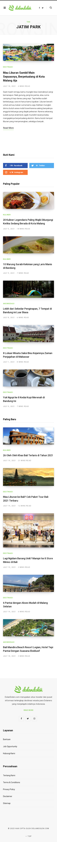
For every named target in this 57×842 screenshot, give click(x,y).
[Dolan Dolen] (20, 8)
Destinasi (8, 67)
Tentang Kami (9, 775)
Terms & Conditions (11, 782)
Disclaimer (7, 796)
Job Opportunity (10, 746)
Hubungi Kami (9, 753)
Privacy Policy (9, 789)
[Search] (49, 8)
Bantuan (7, 739)
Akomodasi (9, 304)
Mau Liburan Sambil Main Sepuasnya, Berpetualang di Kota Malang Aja (24, 76)
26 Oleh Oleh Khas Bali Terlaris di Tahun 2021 (28, 455)
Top (29, 836)
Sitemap (7, 803)
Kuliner (7, 215)
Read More (28, 710)
